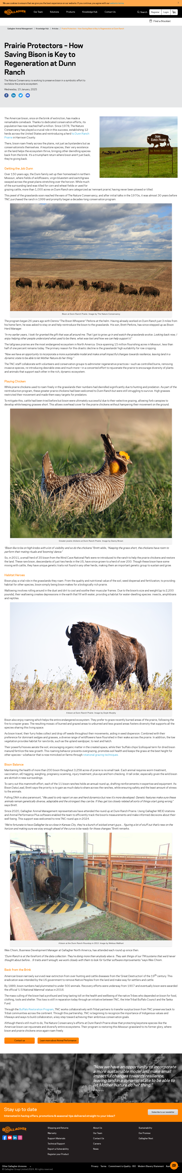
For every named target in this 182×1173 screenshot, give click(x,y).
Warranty (52, 1133)
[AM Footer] (4, 1137)
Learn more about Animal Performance (58, 1040)
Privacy (94, 1166)
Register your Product (58, 1154)
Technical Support (56, 1143)
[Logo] (15, 12)
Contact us (19, 1040)
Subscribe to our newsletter (163, 1112)
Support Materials (56, 1138)
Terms (103, 1166)
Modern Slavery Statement (151, 1166)
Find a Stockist (162, 21)
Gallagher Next (146, 1138)
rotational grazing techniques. (101, 755)
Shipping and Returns (58, 1127)
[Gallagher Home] (14, 1129)
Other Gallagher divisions (14, 1166)
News (96, 1148)
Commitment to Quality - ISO (122, 1166)
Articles (55, 28)
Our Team (38, 11)
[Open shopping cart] (174, 12)
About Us (97, 1127)
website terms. (117, 3)
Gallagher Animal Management (20, 28)
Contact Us (110, 11)
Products (70, 11)
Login (166, 12)
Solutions (54, 11)
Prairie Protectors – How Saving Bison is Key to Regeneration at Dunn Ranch (93, 28)
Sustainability (145, 1127)
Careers (97, 1143)
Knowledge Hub (89, 11)
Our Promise (144, 1133)
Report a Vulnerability (58, 1148)
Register (155, 12)
